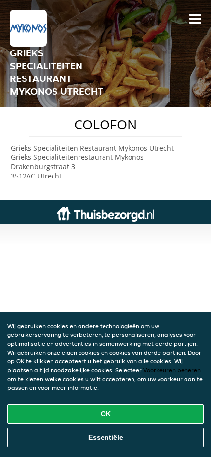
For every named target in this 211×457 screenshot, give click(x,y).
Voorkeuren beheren (172, 370)
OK (106, 414)
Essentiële (105, 437)
